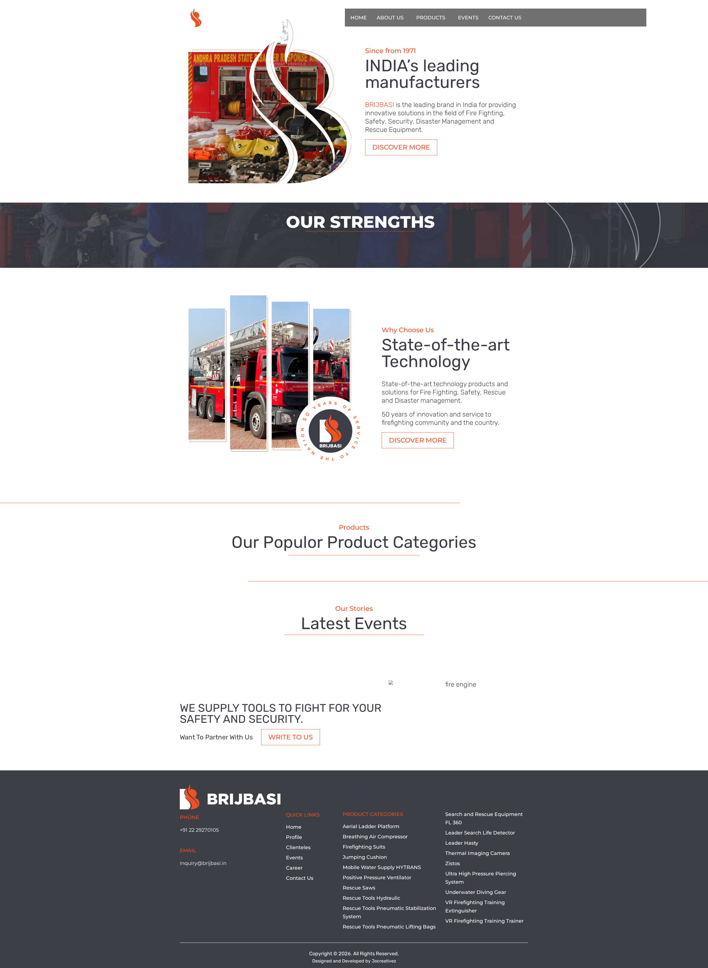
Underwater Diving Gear (475, 892)
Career (294, 868)
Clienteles (298, 847)
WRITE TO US (290, 737)
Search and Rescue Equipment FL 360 (484, 818)
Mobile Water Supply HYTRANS (382, 867)
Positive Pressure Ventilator (377, 878)
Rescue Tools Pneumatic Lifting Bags (389, 927)
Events (294, 858)
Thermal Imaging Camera (477, 853)
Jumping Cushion (365, 857)
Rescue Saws (359, 888)
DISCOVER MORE (401, 147)
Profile (294, 837)
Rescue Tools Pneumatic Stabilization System (389, 912)
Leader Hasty (461, 843)
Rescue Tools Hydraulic (371, 898)
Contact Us (299, 878)
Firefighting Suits (364, 847)
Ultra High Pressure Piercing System (480, 878)
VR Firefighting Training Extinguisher (475, 906)
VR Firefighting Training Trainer (484, 921)
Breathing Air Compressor (375, 837)
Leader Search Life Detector (480, 833)
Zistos (452, 863)
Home (293, 827)
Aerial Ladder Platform (371, 826)
